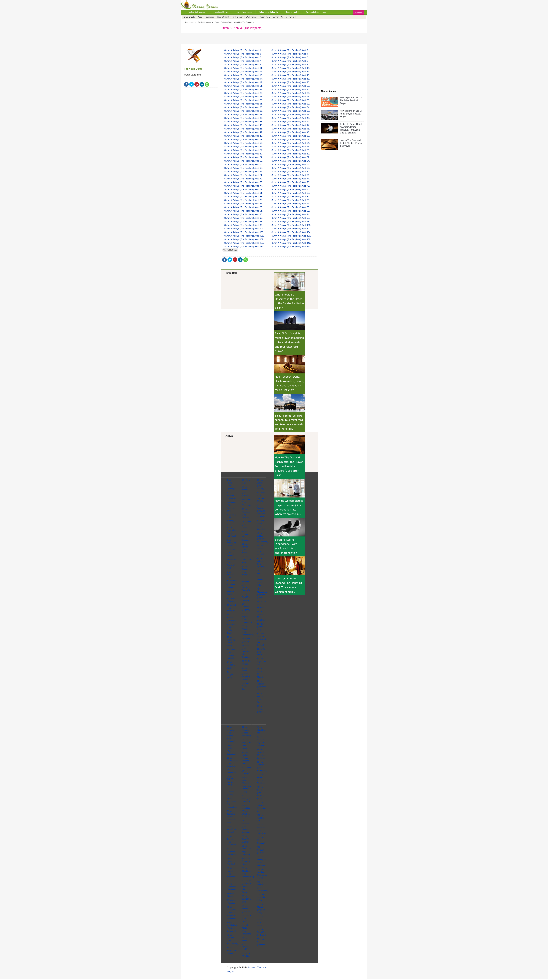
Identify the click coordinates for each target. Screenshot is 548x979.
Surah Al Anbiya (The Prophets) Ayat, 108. (291, 239)
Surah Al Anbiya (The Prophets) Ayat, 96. (290, 217)
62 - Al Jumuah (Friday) (230, 792)
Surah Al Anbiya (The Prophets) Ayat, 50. (290, 135)
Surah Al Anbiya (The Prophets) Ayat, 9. (242, 64)
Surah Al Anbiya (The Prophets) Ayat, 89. (243, 207)
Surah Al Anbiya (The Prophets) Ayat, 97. (243, 221)
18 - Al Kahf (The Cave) (231, 665)
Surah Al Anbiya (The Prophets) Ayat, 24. (290, 89)
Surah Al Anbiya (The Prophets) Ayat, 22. (290, 85)
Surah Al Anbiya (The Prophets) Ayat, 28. (290, 96)
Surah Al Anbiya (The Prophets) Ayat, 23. (243, 89)
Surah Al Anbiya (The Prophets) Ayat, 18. (290, 78)
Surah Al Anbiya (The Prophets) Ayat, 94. (290, 214)
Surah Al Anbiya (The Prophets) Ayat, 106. (291, 235)
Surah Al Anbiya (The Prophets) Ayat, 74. (290, 178)
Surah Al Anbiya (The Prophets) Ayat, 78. (290, 185)
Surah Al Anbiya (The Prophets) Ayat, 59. (243, 153)
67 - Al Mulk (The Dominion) (231, 852)
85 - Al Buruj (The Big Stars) (246, 839)
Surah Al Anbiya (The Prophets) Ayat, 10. (290, 64)
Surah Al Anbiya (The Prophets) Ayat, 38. (290, 114)
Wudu (200, 17)
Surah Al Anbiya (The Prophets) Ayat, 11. (243, 67)
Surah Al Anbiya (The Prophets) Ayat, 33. (243, 107)
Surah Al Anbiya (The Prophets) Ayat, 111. (244, 246)
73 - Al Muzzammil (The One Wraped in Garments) (231, 912)
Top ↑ (230, 971)
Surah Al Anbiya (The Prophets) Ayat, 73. (243, 178)
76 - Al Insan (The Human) (231, 950)
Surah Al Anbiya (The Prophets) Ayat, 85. (243, 199)
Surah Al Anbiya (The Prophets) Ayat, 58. (290, 149)
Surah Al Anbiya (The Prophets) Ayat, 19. (243, 82)
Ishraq (353, 127)
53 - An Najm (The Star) (261, 662)
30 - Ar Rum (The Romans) (246, 597)
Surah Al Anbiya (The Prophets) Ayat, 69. (243, 171)
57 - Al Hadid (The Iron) (261, 709)
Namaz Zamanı (257, 967)
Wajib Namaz (251, 17)
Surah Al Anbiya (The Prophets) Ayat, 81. (243, 192)
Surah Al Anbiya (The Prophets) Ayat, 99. (243, 224)
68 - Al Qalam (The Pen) (231, 861)
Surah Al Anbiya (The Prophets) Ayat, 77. (243, 185)
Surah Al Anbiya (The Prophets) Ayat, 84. (290, 196)
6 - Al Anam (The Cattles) (231, 543)
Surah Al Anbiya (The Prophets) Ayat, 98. (290, 221)
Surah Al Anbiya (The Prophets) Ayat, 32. (290, 103)
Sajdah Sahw (264, 17)
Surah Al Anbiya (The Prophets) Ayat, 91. (243, 210)
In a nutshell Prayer (220, 12)
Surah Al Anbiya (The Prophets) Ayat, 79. (243, 189)
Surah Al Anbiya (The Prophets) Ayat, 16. (290, 75)
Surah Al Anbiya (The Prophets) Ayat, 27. (243, 96)
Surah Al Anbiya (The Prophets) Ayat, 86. (290, 199)
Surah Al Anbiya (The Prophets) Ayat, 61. (243, 157)
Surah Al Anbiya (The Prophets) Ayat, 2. (290, 50)
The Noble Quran (193, 69)
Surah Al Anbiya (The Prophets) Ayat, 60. (290, 153)
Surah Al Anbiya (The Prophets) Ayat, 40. (290, 117)
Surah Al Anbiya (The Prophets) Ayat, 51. (243, 139)
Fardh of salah (237, 17)
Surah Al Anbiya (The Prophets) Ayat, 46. (290, 128)
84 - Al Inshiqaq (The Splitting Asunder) (246, 826)
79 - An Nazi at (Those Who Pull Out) (245, 758)
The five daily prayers (196, 12)
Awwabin (344, 127)
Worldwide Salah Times (316, 12)
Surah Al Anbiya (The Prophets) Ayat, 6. (290, 57)
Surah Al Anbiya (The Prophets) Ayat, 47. (243, 132)
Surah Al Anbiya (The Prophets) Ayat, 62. (290, 157)
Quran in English (292, 12)
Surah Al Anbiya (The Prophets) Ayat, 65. (243, 164)
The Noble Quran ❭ (205, 22)
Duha (352, 124)
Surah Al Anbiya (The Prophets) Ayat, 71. (243, 174)
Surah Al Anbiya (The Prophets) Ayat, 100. (291, 224)
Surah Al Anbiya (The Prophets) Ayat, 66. (290, 164)
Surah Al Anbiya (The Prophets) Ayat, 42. (290, 121)
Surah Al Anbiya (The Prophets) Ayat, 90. (290, 207)
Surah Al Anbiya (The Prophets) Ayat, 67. (243, 167)
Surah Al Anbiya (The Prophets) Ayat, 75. (243, 182)
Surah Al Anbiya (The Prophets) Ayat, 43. (243, 124)
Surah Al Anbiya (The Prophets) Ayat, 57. (243, 149)
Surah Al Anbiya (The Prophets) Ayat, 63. (243, 160)
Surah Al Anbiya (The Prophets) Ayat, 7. (242, 60)
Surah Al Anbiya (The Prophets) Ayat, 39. (243, 117)
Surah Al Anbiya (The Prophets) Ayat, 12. (290, 67)
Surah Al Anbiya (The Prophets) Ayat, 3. (242, 53)
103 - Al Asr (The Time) (260, 818)
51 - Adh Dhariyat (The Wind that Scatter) (261, 639)
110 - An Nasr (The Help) (261, 897)
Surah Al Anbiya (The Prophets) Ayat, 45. (243, 128)
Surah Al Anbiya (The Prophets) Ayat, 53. (243, 142)
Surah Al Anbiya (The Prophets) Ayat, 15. (243, 75)
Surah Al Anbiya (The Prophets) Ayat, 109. (244, 242)
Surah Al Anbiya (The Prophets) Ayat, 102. (291, 228)
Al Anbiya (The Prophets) (244, 22)
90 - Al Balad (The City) (246, 899)
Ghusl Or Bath (189, 17)
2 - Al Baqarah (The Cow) (231, 495)
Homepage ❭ (190, 22)
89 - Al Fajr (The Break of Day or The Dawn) (246, 886)
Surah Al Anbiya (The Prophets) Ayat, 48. (290, 132)
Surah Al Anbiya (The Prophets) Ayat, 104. (291, 232)
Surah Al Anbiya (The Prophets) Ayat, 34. (290, 107)
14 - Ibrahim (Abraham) (231, 618)
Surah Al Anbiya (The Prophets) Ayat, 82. (290, 192)
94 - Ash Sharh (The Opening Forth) (245, 943)
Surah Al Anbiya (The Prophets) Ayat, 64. (290, 160)
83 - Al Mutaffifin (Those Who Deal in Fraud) (246, 811)
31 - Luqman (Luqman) (246, 607)
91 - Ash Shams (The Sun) (246, 909)
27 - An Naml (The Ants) (246, 559)
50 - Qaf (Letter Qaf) (260, 627)
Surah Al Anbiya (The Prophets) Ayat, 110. (291, 242)
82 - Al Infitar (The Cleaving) (246, 798)
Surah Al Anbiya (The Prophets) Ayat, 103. (244, 232)
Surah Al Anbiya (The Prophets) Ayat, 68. (290, 167)
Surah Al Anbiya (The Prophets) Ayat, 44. (290, 124)
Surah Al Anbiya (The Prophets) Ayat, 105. (244, 235)
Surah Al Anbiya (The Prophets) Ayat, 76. (290, 182)
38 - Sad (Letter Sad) (245, 686)
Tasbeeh (344, 124)
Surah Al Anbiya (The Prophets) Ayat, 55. (243, 146)
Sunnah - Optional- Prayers (283, 17)
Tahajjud (344, 130)
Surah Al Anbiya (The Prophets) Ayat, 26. (290, 92)
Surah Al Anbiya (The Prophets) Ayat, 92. (290, 210)
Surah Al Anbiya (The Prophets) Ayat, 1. (242, 50)
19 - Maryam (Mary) (230, 675)
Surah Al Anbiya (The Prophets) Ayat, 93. (243, 214)
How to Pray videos (244, 12)
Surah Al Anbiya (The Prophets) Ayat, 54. (290, 142)
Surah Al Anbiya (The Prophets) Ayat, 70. (290, 171)
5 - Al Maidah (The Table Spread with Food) (231, 530)
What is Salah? (223, 17)
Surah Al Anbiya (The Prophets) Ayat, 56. (290, 146)
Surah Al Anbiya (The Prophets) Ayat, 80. (290, 189)
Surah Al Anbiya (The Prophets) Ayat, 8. (290, 60)
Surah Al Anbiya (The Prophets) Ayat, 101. (244, 228)
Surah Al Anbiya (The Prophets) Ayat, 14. (290, 71)
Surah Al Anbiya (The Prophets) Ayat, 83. (243, 196)
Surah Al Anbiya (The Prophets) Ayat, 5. (242, 57)
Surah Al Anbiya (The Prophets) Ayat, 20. (290, 82)
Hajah (359, 124)
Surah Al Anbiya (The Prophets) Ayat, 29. (243, 99)
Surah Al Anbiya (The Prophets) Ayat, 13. (243, 71)
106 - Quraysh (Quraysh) (261, 850)
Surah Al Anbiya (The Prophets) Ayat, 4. (290, 53)
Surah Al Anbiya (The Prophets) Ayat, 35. (243, 110)
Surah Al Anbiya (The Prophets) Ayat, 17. (243, 78)
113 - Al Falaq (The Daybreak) (261, 932)
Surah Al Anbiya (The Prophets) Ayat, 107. (244, 239)
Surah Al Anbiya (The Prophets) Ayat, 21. (243, 85)
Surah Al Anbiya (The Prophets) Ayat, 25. (243, 92)
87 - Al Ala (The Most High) (246, 861)
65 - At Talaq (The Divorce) (231, 829)
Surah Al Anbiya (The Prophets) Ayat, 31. (243, 103)
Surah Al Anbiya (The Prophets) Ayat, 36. (290, 110)
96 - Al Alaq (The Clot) (261, 730)
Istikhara (351, 132)
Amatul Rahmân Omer (223, 22)
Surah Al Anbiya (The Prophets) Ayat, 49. (243, 135)
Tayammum (209, 17)
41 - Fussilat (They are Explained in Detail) (261, 511)
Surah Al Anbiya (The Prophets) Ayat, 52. (290, 139)
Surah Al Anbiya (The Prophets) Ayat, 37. (243, 114)
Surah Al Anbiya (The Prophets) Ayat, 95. (243, 217)
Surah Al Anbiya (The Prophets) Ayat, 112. (291, 246)
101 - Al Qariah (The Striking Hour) (260, 793)
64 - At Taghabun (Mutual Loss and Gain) (231, 817)
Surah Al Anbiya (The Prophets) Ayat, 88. (290, 203)
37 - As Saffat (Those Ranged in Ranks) (246, 673)
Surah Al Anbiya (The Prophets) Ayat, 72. (290, 174)
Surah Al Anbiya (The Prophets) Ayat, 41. (243, 121)
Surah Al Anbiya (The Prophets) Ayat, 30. (290, 99)
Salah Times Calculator (268, 12)
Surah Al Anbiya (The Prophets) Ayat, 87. (243, 203)
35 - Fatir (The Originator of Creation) (246, 651)
